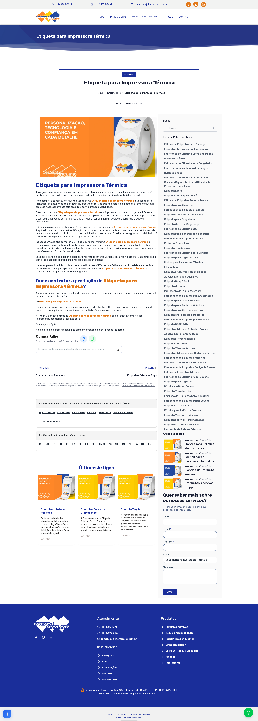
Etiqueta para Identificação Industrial (186, 233)
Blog (170, 16)
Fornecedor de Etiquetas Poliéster (184, 209)
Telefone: (168, 542)
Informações (114, 93)
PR (60, 444)
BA (86, 444)
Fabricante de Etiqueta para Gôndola (186, 252)
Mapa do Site (109, 679)
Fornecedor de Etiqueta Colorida (183, 238)
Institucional (118, 16)
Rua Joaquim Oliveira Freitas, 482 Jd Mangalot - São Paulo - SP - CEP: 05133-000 (131, 690)
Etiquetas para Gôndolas (179, 405)
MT (116, 444)
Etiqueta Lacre (173, 190)
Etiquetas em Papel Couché (180, 195)
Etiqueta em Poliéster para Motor (184, 314)
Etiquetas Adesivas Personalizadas (185, 272)
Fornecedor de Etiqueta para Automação (188, 295)
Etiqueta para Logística (178, 381)
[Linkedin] (203, 4)
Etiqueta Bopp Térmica (178, 281)
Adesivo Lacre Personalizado (181, 334)
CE (93, 444)
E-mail (167, 529)
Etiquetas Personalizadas (179, 338)
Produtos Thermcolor (145, 16)
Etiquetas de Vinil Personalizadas (184, 419)
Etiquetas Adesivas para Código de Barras (189, 353)
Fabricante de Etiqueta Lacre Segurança (188, 153)
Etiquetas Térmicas (176, 343)
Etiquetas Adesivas (177, 627)
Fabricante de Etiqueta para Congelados (188, 163)
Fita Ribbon (171, 267)
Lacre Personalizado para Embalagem (186, 168)
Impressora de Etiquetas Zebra (182, 291)
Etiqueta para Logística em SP (182, 257)
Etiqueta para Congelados (179, 219)
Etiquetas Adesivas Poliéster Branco (186, 329)
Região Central (47, 412)
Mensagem (168, 567)
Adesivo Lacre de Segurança (181, 276)
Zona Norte (63, 412)
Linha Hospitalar (176, 644)
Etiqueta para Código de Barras (183, 300)
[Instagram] (195, 4)
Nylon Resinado (173, 172)
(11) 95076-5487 (103, 4)
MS (110, 444)
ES (53, 444)
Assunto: (168, 554)
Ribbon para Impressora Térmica (183, 262)
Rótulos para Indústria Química (182, 410)
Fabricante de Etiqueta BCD (180, 229)
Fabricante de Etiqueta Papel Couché (186, 376)
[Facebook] (188, 4)
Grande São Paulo (123, 412)
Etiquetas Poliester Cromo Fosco (184, 214)
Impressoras (173, 662)
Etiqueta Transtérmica (177, 391)
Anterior (44, 368)
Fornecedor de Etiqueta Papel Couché (186, 400)
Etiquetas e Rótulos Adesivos (181, 424)
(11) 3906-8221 (64, 4)
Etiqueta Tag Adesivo (177, 248)
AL (149, 444)
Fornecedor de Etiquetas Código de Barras (189, 367)
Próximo (149, 368)
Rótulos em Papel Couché (179, 386)
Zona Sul (91, 412)
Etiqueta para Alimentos (178, 205)
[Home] (48, 16)
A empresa (108, 655)
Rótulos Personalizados (180, 633)
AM (123, 444)
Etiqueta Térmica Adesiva (179, 348)
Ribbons (170, 656)
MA (142, 444)
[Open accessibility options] (7, 714)
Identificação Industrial (180, 638)
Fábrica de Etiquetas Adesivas (182, 372)
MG (47, 444)
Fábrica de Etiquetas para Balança (184, 144)
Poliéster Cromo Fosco (177, 243)
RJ (40, 444)
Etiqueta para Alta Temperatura (183, 310)
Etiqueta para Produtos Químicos (184, 305)
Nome (166, 516)
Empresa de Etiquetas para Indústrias (186, 396)
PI (130, 444)
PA (136, 444)
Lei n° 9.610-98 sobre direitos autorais (138, 386)
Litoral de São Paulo (49, 421)
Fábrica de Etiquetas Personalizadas (186, 200)
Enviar (170, 592)
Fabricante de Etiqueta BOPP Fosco (185, 362)
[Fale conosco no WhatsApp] (248, 712)
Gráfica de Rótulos (175, 158)
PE (80, 444)
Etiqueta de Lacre (175, 286)
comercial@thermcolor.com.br (151, 4)
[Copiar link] (117, 349)
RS (73, 444)
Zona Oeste (78, 412)
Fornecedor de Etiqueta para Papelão (186, 319)
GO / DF (101, 444)
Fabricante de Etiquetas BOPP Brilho (186, 177)
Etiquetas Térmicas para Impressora (186, 149)
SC (66, 444)
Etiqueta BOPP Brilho (176, 324)
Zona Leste (105, 412)
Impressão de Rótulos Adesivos (182, 429)
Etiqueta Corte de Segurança (181, 224)
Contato (184, 16)
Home (101, 16)
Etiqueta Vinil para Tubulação (181, 415)
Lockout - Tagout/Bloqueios (182, 650)
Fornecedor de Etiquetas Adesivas (184, 357)
